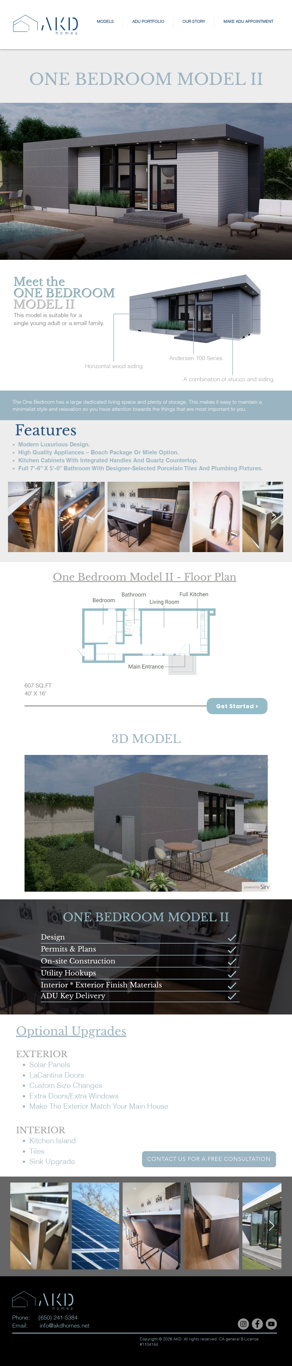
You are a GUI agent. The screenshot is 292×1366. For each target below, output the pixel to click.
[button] (105, 21)
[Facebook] (257, 1324)
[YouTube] (271, 1324)
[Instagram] (243, 1324)
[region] (195, 318)
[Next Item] (273, 516)
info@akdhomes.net (65, 1325)
